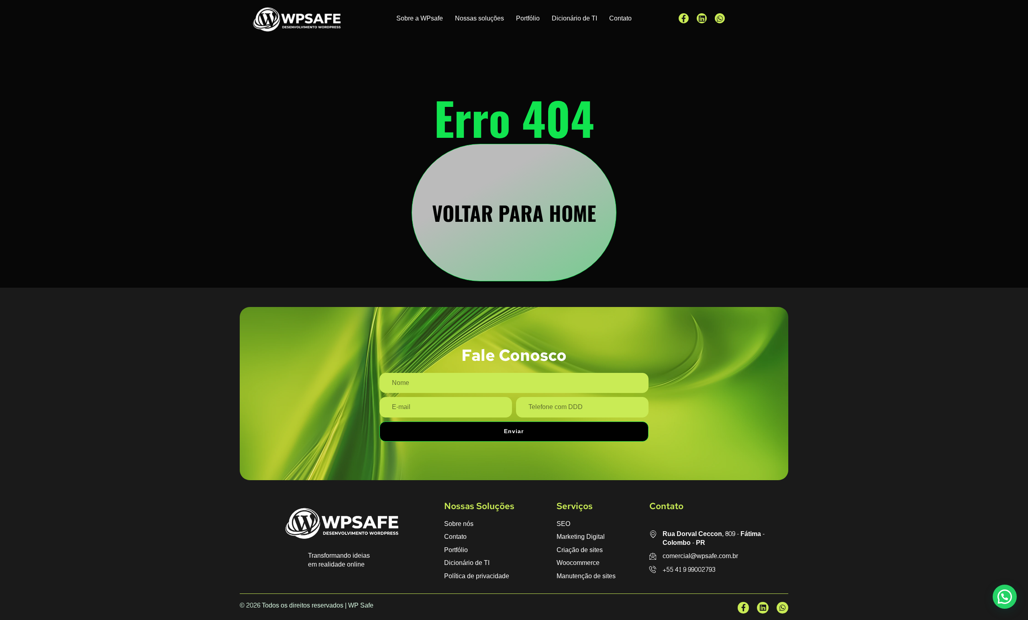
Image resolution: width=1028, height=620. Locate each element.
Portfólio (528, 18)
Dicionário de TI (574, 18)
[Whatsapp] (720, 18)
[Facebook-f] (684, 18)
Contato (620, 18)
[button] (1005, 597)
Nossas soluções (479, 18)
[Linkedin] (702, 18)
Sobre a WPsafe (419, 18)
